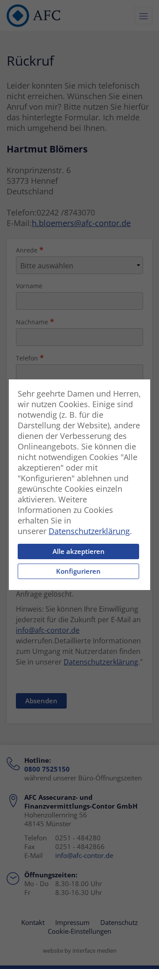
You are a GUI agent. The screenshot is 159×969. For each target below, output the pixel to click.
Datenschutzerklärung (89, 531)
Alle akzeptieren (79, 551)
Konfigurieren (78, 571)
